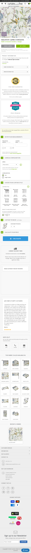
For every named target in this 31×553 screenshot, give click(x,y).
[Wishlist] (25, 4)
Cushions (15, 406)
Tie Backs (26, 406)
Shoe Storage (5, 419)
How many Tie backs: (16, 224)
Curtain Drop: (19, 141)
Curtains (5, 368)
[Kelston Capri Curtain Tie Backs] (25, 401)
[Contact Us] (12, 492)
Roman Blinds (15, 381)
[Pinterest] (8, 488)
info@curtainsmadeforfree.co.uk (13, 464)
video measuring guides (15, 153)
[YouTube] (3, 492)
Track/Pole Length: (6, 141)
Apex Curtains (15, 368)
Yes (5, 214)
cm (5, 147)
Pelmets (5, 394)
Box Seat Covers (25, 394)
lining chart (14, 169)
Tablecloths (26, 381)
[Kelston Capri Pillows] (5, 401)
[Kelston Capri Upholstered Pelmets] (5, 388)
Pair (6, 175)
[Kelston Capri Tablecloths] (25, 375)
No (9, 214)
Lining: (3, 162)
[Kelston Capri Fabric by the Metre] (5, 375)
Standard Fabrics (5, 381)
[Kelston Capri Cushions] (15, 401)
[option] (15, 435)
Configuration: (6, 173)
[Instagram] (12, 488)
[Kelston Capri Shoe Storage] (5, 413)
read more (4, 63)
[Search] (5, 3)
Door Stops (15, 419)
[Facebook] (3, 488)
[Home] (15, 4)
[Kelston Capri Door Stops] (15, 413)
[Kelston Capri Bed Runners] (15, 388)
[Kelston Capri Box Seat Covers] (25, 388)
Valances (26, 368)
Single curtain (8, 177)
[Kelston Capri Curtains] (5, 363)
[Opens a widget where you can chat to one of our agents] (25, 550)
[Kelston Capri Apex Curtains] (15, 363)
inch (13, 147)
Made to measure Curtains (8, 41)
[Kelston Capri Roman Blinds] (15, 375)
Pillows (5, 406)
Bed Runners (15, 394)
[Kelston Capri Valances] (25, 363)
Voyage (20, 41)
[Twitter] (8, 492)
